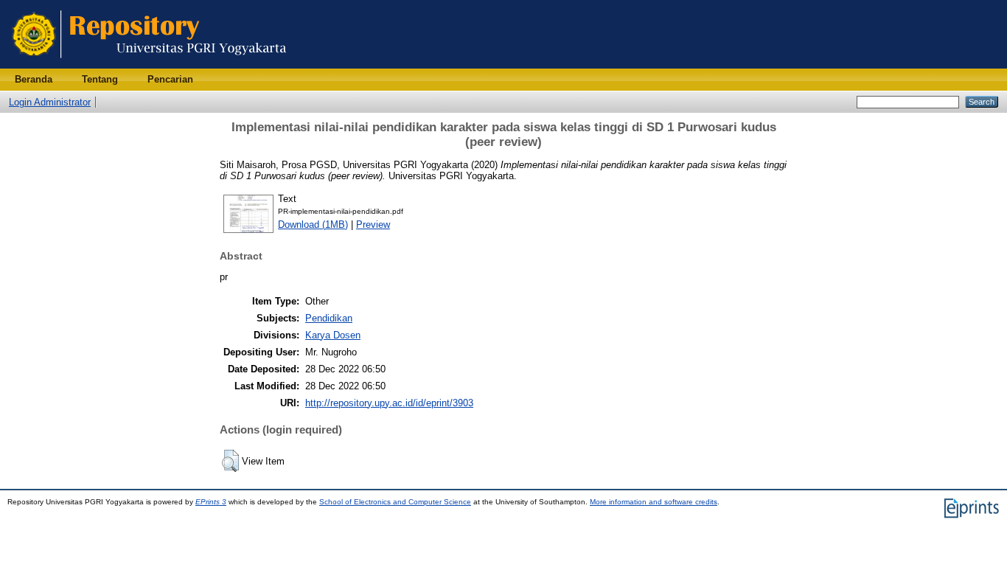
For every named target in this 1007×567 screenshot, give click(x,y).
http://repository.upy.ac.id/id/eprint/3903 (389, 402)
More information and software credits (653, 502)
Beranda (33, 79)
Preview (373, 224)
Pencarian (170, 79)
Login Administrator (50, 102)
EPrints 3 (210, 502)
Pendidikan (328, 318)
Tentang (100, 79)
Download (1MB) (313, 224)
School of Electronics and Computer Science (395, 502)
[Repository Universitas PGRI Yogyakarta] (149, 65)
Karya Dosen (332, 335)
